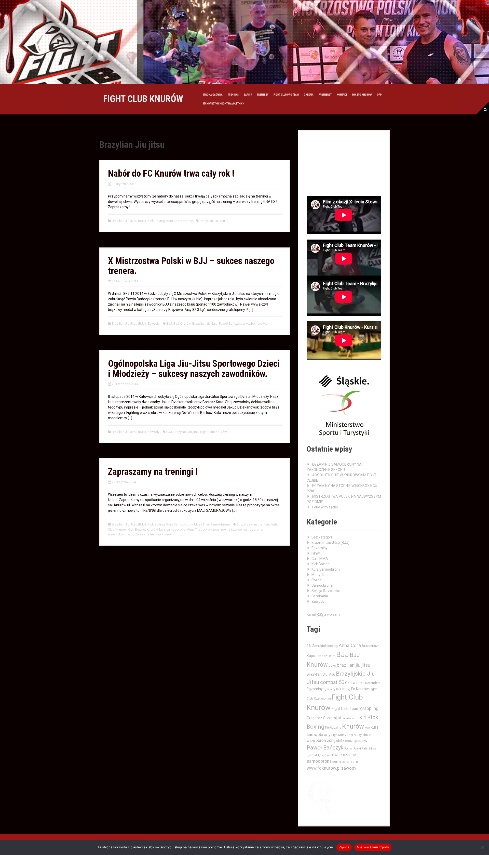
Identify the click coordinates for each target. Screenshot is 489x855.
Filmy (315, 553)
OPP (379, 94)
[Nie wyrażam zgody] (482, 847)
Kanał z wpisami (324, 614)
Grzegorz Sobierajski (324, 718)
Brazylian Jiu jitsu (212, 221)
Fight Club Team (345, 708)
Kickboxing (333, 727)
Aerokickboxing (325, 646)
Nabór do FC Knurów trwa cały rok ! (171, 173)
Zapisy (248, 94)
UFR (355, 762)
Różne (316, 580)
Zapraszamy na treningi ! (153, 471)
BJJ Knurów (182, 323)
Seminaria (319, 596)
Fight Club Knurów (213, 432)
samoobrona (252, 529)
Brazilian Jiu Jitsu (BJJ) (129, 221)
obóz (340, 741)
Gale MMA (319, 559)
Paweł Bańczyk (230, 323)
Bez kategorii (322, 537)
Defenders (373, 683)
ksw (367, 727)
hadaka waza (350, 718)
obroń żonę (211, 529)
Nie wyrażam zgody (373, 847)
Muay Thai (201, 524)
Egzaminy (319, 548)
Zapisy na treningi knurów (154, 534)
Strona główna (212, 94)
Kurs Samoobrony (179, 221)
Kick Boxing (156, 221)
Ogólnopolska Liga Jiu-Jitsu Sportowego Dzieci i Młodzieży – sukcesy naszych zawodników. (194, 368)
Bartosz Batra (325, 656)
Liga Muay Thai (342, 735)
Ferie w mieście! (325, 507)
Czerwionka (354, 683)
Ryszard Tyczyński (318, 755)
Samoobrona (220, 524)
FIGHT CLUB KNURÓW (143, 99)
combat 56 (332, 682)
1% (309, 646)
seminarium (342, 761)
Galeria (309, 94)
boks (332, 665)
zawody (348, 768)
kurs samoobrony (172, 529)
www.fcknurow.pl (255, 323)
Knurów (152, 529)
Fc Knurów (360, 689)
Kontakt (342, 94)
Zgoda (344, 847)
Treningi (233, 94)
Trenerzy (262, 94)
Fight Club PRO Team (286, 94)
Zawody (153, 323)
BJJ (169, 323)
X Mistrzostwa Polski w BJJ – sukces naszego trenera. (191, 266)
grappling (369, 708)
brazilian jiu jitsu (353, 665)
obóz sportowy (356, 741)
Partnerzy (325, 94)
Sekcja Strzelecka (325, 591)
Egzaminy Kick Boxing (336, 689)
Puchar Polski (352, 748)
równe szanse (231, 529)
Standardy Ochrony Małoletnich (223, 103)
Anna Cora (349, 645)
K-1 (362, 717)
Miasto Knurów (362, 94)
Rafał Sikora (369, 748)
